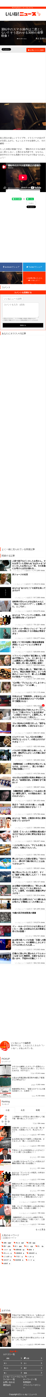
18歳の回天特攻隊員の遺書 (24, 912)
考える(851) (41, 38)
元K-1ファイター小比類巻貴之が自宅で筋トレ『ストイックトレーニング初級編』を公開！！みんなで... (29, 1328)
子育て (19, 1256)
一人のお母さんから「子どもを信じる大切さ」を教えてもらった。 (29, 846)
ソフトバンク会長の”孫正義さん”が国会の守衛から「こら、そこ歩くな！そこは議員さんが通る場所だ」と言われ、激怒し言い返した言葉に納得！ (29, 659)
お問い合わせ (9, 1382)
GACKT (7, 1260)
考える (20, 1243)
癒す (7, 1246)
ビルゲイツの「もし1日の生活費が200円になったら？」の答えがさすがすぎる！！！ (28, 739)
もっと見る (40, 1229)
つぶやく (31, 203)
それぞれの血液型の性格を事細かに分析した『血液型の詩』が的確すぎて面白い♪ (29, 780)
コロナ (7, 1249)
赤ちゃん (8, 1253)
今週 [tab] (7, 1110)
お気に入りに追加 (37, 50)
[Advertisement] (23, 76)
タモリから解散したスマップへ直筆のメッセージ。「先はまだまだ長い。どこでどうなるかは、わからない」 (28, 1068)
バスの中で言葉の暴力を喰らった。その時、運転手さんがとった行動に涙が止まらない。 (29, 753)
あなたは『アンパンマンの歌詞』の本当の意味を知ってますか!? (29, 616)
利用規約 (27, 1382)
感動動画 (20, 1253)
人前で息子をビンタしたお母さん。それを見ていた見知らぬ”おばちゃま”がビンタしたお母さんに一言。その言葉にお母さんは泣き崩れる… (29, 564)
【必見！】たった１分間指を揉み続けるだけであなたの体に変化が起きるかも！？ (29, 834)
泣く (29, 1246)
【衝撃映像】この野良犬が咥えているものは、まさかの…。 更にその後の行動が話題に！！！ (29, 766)
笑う (18, 1246)
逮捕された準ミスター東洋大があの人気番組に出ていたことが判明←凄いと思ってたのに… (28, 1185)
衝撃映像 (19, 1249)
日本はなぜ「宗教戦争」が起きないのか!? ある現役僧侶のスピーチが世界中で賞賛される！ (29, 698)
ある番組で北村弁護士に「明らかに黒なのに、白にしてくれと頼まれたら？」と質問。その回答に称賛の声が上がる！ (29, 889)
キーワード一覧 (30, 1379)
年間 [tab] (38, 1110)
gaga (33, 1084)
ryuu (33, 1096)
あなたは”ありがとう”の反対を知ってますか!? (29, 589)
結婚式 (7, 1263)
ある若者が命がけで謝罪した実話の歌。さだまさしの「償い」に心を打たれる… (28, 1140)
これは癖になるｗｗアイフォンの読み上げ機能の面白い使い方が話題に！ (28, 1162)
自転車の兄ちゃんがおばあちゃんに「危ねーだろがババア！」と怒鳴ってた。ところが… (29, 604)
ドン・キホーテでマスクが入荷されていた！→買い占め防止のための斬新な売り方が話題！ (29, 929)
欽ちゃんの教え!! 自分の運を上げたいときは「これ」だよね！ (28, 1338)
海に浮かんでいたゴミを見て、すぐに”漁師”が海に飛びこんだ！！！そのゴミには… (29, 874)
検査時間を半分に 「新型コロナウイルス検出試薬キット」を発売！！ (28, 1090)
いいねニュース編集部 (22, 570)
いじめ (30, 1256)
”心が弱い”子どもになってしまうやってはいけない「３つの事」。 (29, 684)
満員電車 (19, 1260)
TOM (32, 1073)
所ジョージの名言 (23, 574)
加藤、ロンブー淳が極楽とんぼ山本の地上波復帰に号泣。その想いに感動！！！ (28, 1207)
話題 (31, 1243)
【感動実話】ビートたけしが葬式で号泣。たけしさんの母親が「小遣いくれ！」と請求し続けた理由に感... (28, 1219)
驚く (40, 1246)
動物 (31, 1249)
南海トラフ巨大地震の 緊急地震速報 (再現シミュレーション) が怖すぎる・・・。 (28, 644)
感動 (7, 1243)
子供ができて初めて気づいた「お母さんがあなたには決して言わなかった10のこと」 (28, 1316)
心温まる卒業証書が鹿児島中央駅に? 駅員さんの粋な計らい (28, 1078)
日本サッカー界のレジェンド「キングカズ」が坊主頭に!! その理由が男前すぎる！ (29, 631)
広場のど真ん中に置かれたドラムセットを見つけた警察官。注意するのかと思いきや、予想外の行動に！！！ (29, 956)
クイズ (31, 1260)
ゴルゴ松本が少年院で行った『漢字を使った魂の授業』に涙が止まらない (29, 724)
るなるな (28, 936)
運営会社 (7, 1384)
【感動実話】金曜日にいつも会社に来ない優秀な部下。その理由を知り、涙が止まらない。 (29, 793)
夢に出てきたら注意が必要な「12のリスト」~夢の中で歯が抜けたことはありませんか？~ (29, 861)
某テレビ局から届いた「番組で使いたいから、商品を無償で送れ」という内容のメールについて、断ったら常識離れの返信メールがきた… (29, 673)
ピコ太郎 (8, 1256)
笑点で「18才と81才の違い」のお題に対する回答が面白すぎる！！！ (28, 805)
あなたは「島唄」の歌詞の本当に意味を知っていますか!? (29, 819)
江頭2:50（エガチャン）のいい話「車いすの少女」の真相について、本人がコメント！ (28, 1129)
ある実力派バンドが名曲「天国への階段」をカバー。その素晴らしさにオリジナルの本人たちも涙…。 (29, 942)
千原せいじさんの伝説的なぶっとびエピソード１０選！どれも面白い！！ (28, 1151)
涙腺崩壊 (33, 1253)
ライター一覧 (9, 1379)
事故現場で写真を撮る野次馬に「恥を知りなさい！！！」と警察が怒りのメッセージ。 (28, 1197)
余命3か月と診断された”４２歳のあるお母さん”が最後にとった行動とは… (29, 900)
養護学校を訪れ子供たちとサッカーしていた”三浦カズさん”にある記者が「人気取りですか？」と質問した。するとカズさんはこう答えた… (29, 713)
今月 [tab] (23, 1110)
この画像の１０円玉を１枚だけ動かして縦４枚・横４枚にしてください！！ (28, 1117)
